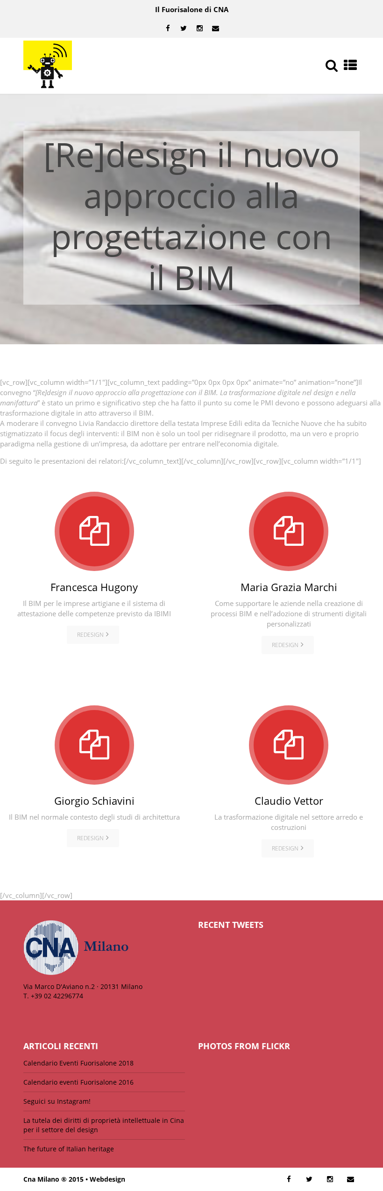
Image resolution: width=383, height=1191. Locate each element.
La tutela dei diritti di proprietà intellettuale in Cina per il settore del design (103, 1125)
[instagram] (199, 28)
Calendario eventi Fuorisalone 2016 (78, 1082)
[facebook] (168, 28)
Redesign (90, 635)
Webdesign (107, 1179)
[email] (215, 28)
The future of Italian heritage (68, 1148)
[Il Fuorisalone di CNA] (47, 66)
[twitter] (184, 28)
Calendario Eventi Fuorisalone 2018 (78, 1063)
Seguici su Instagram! (57, 1101)
